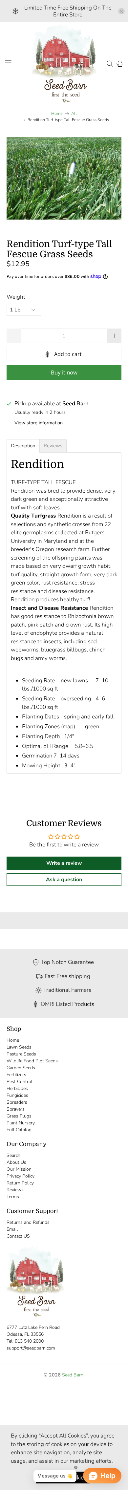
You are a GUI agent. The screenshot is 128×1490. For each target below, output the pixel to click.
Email (12, 1229)
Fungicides (17, 1095)
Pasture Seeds (21, 1054)
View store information (38, 422)
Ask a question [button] (64, 879)
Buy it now (64, 372)
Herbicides (17, 1088)
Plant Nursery (21, 1123)
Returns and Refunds (28, 1222)
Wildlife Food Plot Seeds (32, 1061)
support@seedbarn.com (31, 1348)
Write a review (64, 863)
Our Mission (19, 1169)
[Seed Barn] (64, 63)
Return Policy (20, 1183)
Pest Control (19, 1081)
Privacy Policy (20, 1176)
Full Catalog (19, 1130)
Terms (13, 1197)
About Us (16, 1162)
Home (57, 114)
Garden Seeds (21, 1068)
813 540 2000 (29, 1341)
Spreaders (17, 1102)
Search (13, 1155)
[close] (121, 11)
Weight (16, 297)
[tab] (23, 446)
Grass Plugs (19, 1116)
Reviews (15, 1190)
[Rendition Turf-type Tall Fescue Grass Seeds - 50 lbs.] (64, 178)
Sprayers (16, 1109)
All (74, 114)
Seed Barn (72, 1375)
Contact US (18, 1236)
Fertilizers (16, 1075)
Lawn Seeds (19, 1047)
